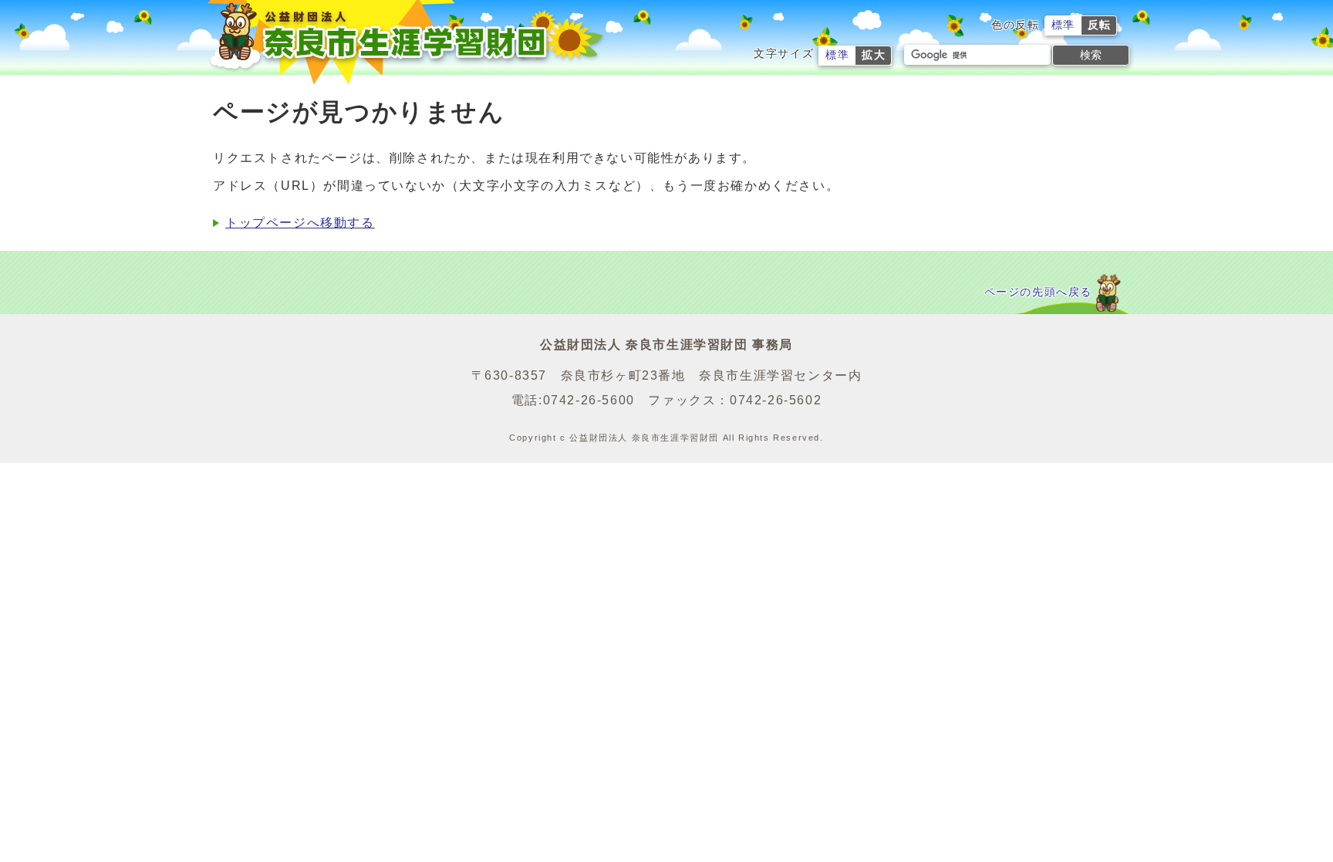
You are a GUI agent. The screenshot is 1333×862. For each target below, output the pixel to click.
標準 (1063, 25)
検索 (1091, 55)
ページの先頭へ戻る (1038, 292)
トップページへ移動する (300, 222)
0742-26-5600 (589, 400)
